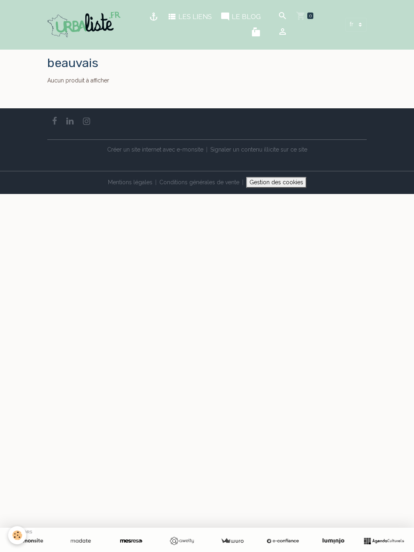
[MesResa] (131, 541)
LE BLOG (245, 17)
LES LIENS (194, 17)
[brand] (85, 24)
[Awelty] (182, 541)
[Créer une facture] (232, 541)
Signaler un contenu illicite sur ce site (258, 149)
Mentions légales (130, 182)
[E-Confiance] (283, 541)
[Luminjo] (333, 541)
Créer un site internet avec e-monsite (155, 149)
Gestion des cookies (276, 182)
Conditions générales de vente (199, 182)
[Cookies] (17, 535)
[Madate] (81, 541)
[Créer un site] (30, 541)
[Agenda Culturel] (384, 541)
